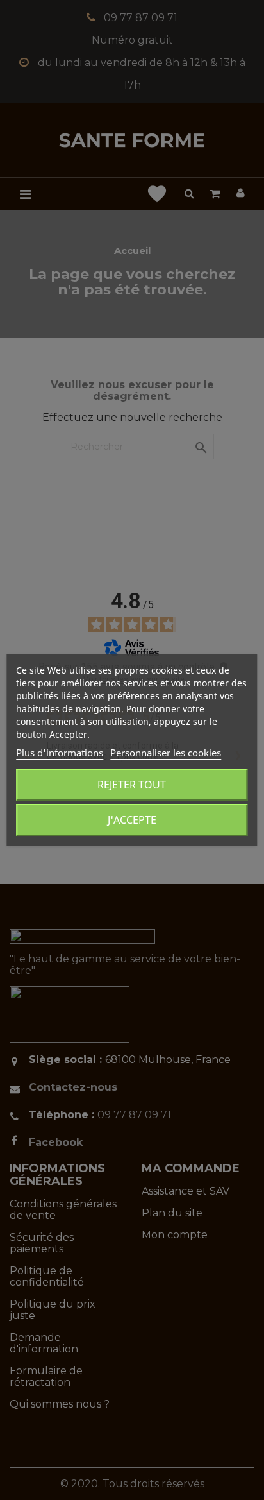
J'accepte (132, 820)
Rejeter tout (131, 785)
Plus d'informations (59, 752)
